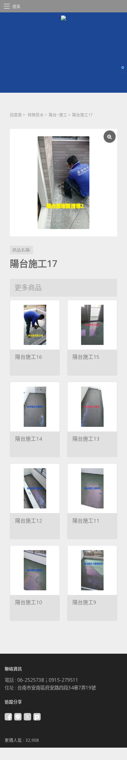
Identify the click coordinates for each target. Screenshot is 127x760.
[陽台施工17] (63, 182)
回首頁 (16, 114)
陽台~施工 (58, 114)
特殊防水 (36, 114)
